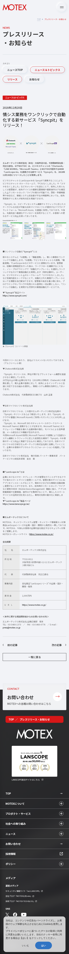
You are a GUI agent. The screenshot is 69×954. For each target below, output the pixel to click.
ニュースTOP (15, 70)
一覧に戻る (34, 657)
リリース (12, 79)
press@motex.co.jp (11, 627)
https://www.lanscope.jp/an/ (16, 503)
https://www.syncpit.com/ (15, 295)
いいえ (25, 945)
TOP (39, 19)
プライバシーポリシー (17, 930)
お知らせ (34, 79)
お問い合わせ (13, 844)
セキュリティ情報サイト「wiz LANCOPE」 (23, 891)
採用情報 (11, 854)
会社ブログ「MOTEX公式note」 (19, 896)
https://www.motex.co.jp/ (34, 604)
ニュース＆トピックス (47, 70)
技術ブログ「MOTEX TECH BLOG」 (20, 901)
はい (43, 945)
